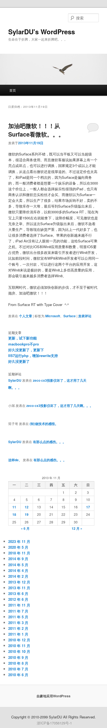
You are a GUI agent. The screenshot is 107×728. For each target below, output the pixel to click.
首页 (12, 90)
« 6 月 (25, 528)
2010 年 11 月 (19, 645)
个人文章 (25, 315)
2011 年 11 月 (19, 605)
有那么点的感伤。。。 (49, 441)
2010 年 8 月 (18, 663)
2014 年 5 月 (18, 564)
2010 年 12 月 (19, 639)
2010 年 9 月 (18, 657)
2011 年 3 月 (18, 622)
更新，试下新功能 (22, 338)
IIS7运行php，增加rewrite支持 (33, 355)
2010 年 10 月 (19, 651)
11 (14, 507)
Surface (69, 315)
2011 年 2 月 (18, 628)
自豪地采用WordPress (53, 695)
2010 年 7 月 (18, 669)
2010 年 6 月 (18, 674)
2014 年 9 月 (18, 558)
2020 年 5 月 (18, 547)
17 (88, 507)
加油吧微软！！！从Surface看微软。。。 (36, 129)
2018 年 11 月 (19, 553)
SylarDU (14, 380)
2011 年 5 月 (18, 616)
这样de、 (15, 459)
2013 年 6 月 (18, 593)
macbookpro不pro (23, 344)
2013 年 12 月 (19, 582)
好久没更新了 (19, 361)
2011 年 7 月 (18, 611)
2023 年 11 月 (19, 541)
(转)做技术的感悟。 (44, 423)
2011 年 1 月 (18, 634)
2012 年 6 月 (18, 599)
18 (14, 514)
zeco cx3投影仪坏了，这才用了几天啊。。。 (59, 405)
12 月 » (77, 528)
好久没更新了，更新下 (26, 349)
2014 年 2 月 (18, 576)
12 (27, 507)
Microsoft (52, 315)
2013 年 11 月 (19, 587)
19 (27, 514)
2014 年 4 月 (18, 570)
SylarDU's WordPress (41, 31)
